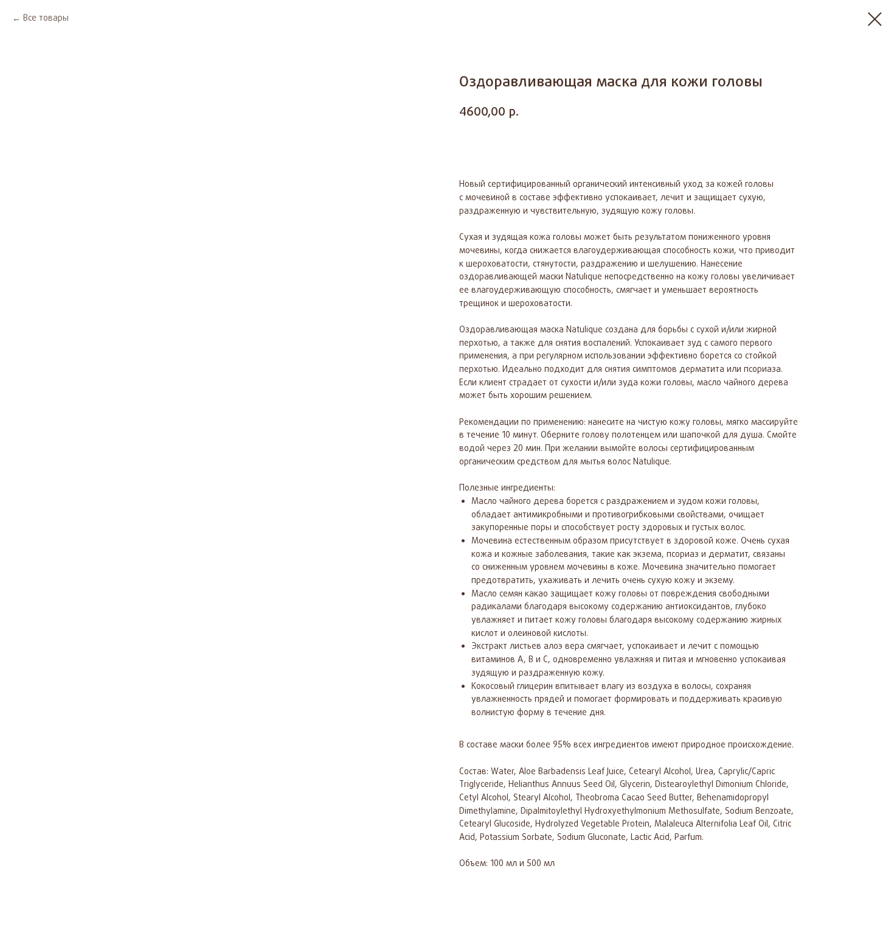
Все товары (46, 18)
